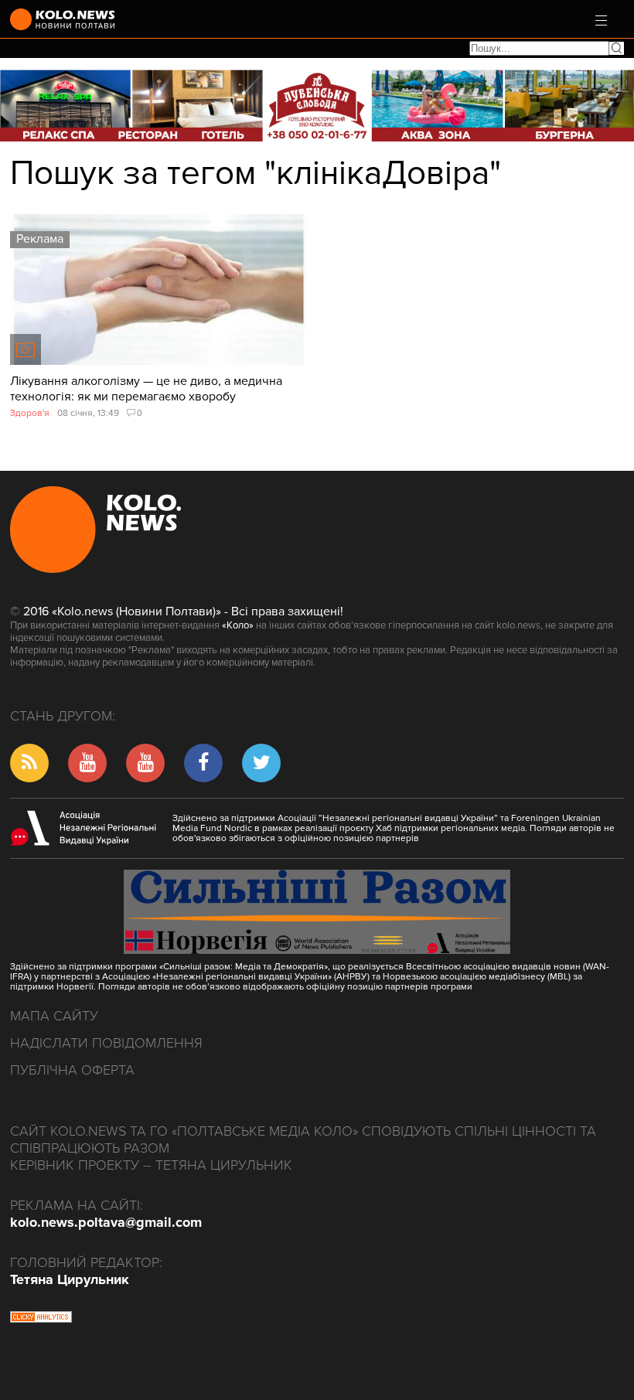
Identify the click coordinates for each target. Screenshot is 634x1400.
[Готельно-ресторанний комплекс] (317, 105)
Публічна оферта (72, 1069)
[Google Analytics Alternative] (41, 1319)
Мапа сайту (54, 1015)
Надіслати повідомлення (106, 1042)
